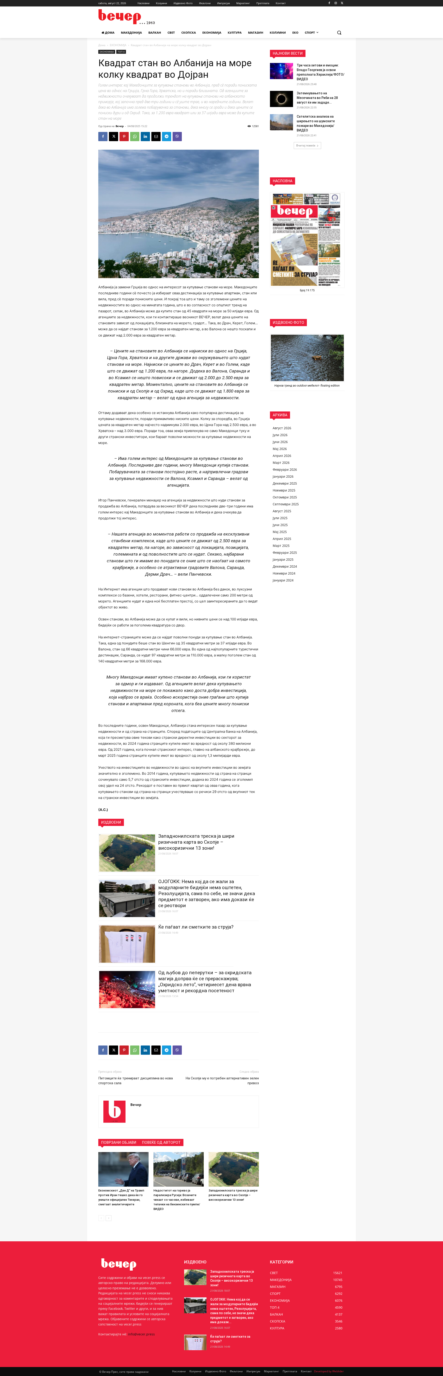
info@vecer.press (141, 1334)
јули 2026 (280, 435)
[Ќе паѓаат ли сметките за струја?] (195, 1342)
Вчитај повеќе (305, 145)
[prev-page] (101, 1218)
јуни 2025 (280, 525)
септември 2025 (286, 504)
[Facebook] (329, 3)
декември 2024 (285, 566)
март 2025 (281, 545)
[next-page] (108, 1218)
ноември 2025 (284, 490)
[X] (342, 3)
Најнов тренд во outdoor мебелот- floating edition (307, 385)
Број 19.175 (307, 290)
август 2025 (282, 511)
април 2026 (282, 455)
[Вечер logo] (135, 17)
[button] (339, 32)
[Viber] (177, 136)
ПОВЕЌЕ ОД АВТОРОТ (161, 1142)
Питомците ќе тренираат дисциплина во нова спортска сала (135, 1080)
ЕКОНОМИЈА (118, 45)
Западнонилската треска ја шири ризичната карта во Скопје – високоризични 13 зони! (196, 842)
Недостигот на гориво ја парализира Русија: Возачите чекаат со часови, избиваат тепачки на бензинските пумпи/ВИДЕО (176, 1200)
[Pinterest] (124, 136)
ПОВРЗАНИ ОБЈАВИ (118, 1142)
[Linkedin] (145, 136)
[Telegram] (166, 136)
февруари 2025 (285, 552)
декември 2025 (285, 483)
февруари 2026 (285, 469)
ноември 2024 (284, 573)
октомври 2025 (285, 497)
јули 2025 (280, 518)
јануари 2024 (283, 580)
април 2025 (282, 538)
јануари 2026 (283, 476)
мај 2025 (280, 532)
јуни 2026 (280, 442)
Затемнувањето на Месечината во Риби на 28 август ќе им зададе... (317, 97)
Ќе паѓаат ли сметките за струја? (195, 927)
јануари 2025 (283, 559)
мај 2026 (280, 449)
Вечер (120, 126)
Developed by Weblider (329, 1371)
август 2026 (282, 428)
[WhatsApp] (134, 136)
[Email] (156, 136)
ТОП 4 (121, 51)
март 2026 (281, 462)
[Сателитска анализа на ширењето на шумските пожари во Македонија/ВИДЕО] (281, 122)
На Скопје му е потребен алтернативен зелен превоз (222, 1080)
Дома (101, 45)
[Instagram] (335, 3)
